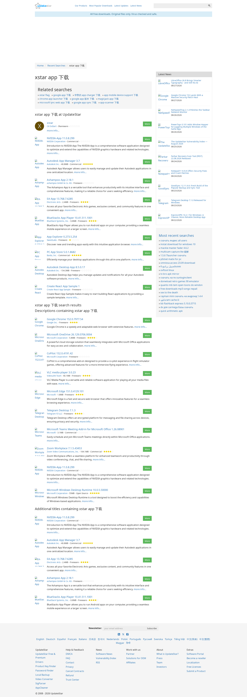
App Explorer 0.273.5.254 (62, 236)
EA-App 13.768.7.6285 (60, 198)
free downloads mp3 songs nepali (179, 288)
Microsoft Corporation (57, 337)
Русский (147, 639)
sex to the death (169, 292)
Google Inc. (52, 322)
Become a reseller (196, 658)
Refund (70, 675)
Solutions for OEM (136, 658)
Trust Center (72, 679)
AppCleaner (41, 687)
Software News (104, 653)
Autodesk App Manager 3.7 (63, 160)
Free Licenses (194, 666)
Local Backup (42, 674)
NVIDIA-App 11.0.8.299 (60, 138)
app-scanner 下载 (109, 102)
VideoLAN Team (54, 375)
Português (135, 639)
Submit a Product (196, 671)
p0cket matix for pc (171, 259)
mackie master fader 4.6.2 (175, 248)
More (147, 124)
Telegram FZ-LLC (54, 413)
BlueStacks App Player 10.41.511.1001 (69, 217)
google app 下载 (62, 95)
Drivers (39, 662)
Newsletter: (95, 628)
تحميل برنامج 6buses (171, 266)
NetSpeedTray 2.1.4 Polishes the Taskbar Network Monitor (190, 111)
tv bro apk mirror (170, 273)
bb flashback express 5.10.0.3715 (178, 303)
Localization (193, 662)
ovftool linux (167, 270)
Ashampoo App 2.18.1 (60, 180)
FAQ (68, 658)
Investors (162, 666)
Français (72, 639)
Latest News (136, 5)
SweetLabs (52, 240)
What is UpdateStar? (168, 653)
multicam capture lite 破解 (175, 251)
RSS (98, 662)
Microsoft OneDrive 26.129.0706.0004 (69, 334)
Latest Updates (121, 5)
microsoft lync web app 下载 (54, 102)
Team (159, 662)
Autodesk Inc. (53, 164)
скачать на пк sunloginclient (176, 277)
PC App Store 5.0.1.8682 (61, 252)
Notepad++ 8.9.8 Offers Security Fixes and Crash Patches (189, 171)
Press (160, 658)
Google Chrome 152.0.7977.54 (65, 319)
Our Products (81, 5)
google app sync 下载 (85, 102)
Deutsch (50, 639)
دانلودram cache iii (170, 299)
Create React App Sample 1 (63, 286)
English (40, 639)
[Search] (209, 5)
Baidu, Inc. (52, 255)
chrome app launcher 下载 (53, 98)
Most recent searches (176, 235)
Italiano (83, 639)
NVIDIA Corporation (56, 141)
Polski (124, 639)
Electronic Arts (54, 202)
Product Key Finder (45, 666)
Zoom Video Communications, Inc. (63, 451)
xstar (50, 123)
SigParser (40, 683)
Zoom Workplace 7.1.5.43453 (64, 448)
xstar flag (44, 95)
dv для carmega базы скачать (177, 307)
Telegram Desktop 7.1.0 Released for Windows (188, 201)
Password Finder (44, 670)
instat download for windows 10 (178, 244)
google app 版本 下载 (83, 98)
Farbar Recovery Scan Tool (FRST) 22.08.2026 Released (186, 157)
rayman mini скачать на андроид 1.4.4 (182, 296)
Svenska (158, 639)
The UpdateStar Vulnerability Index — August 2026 (189, 142)
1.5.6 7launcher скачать (173, 255)
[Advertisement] (123, 40)
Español (61, 639)
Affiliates (131, 662)
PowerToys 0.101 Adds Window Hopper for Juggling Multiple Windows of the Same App (189, 126)
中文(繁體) (204, 639)
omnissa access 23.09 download (178, 262)
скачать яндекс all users (174, 240)
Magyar (120, 642)
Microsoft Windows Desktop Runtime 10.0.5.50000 (77, 490)
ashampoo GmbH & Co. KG (59, 183)
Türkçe (168, 639)
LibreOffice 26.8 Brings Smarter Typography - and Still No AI (186, 81)
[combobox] (180, 5)
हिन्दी (128, 642)
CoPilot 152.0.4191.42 (60, 353)
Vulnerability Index (106, 658)
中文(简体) (192, 639)
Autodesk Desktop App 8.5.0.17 (66, 267)
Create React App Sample (58, 289)
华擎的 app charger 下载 (87, 95)
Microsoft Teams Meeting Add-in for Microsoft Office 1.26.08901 (85, 429)
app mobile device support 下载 (121, 95)
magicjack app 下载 (108, 98)
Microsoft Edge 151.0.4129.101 (65, 391)
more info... (53, 130)
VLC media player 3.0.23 (61, 372)
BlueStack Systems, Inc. (58, 221)
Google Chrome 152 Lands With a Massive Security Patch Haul (187, 96)
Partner (130, 653)
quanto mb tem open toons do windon (182, 285)
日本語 (92, 639)
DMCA (69, 653)
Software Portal (195, 653)
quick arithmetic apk (172, 310)
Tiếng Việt (179, 639)
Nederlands (113, 639)
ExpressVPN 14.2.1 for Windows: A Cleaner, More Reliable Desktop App (188, 216)
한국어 (101, 639)
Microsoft (51, 394)
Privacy (69, 666)
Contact (70, 662)
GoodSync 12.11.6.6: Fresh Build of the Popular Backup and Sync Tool (189, 186)
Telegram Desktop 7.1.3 (61, 410)
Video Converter (44, 679)
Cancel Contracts (75, 671)
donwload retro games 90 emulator (180, 281)
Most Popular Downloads (100, 5)
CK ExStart (51, 126)
